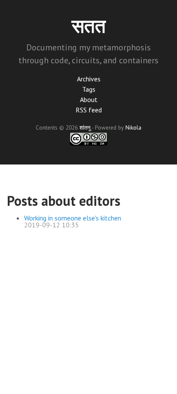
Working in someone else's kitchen (72, 218)
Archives (89, 78)
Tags (88, 89)
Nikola (133, 127)
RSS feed (89, 109)
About (89, 99)
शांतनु (84, 127)
